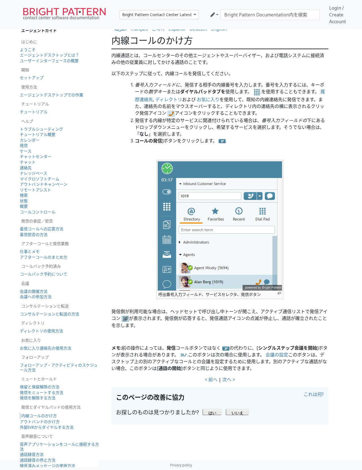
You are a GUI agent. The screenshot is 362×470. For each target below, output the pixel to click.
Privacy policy (181, 465)
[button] (212, 411)
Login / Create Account (337, 15)
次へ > (228, 379)
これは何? (314, 394)
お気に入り (208, 99)
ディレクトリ (168, 99)
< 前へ (211, 379)
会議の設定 (277, 355)
